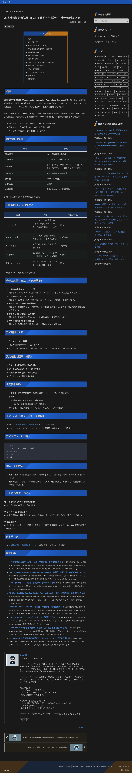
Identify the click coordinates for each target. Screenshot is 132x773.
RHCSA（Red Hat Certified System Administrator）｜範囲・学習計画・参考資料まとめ (46, 593)
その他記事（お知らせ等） (105, 42)
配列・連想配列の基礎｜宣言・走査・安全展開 (111, 245)
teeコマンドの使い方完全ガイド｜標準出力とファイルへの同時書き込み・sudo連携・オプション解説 (111, 219)
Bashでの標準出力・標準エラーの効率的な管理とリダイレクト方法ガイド (110, 206)
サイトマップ (112, 766)
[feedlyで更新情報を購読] (24, 719)
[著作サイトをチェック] (21, 719)
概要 (29, 39)
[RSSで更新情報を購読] (27, 719)
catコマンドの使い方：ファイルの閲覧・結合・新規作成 (109, 233)
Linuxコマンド (9, 11)
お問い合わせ (101, 766)
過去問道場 (33, 425)
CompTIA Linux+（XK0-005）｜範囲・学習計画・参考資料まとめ (36, 607)
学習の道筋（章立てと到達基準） (40, 49)
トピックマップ (124, 766)
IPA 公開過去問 (20, 425)
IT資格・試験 (10, 26)
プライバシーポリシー (87, 766)
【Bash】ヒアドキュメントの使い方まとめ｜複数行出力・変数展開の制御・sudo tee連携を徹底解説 (110, 192)
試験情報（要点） (34, 42)
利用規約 (75, 766)
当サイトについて (64, 766)
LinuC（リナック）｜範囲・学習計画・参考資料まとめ (32, 583)
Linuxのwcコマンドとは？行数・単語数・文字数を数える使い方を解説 (38, 628)
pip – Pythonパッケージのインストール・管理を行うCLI (32, 617)
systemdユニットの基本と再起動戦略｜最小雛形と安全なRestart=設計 (110, 132)
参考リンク (32, 76)
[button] (126, 21)
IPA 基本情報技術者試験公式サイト (23, 545)
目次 (42, 33)
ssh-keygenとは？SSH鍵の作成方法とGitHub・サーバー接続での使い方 (39, 638)
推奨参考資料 (33, 59)
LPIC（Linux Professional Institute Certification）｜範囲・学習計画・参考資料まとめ (45, 572)
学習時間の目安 (34, 52)
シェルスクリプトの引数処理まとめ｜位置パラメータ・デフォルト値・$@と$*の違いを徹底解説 (111, 176)
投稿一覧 (18, 11)
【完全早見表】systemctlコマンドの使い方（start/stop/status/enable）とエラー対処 (111, 145)
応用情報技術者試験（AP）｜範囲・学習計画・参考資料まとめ (35, 562)
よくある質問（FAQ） (36, 72)
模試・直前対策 (34, 69)
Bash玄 (23, 655)
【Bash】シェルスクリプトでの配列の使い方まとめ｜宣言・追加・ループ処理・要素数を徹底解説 (110, 161)
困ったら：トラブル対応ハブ (106, 36)
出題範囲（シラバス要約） (38, 45)
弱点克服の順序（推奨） (37, 55)
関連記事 (31, 79)
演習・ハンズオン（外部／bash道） (41, 62)
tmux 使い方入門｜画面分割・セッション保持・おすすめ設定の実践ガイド (110, 257)
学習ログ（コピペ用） (36, 66)
